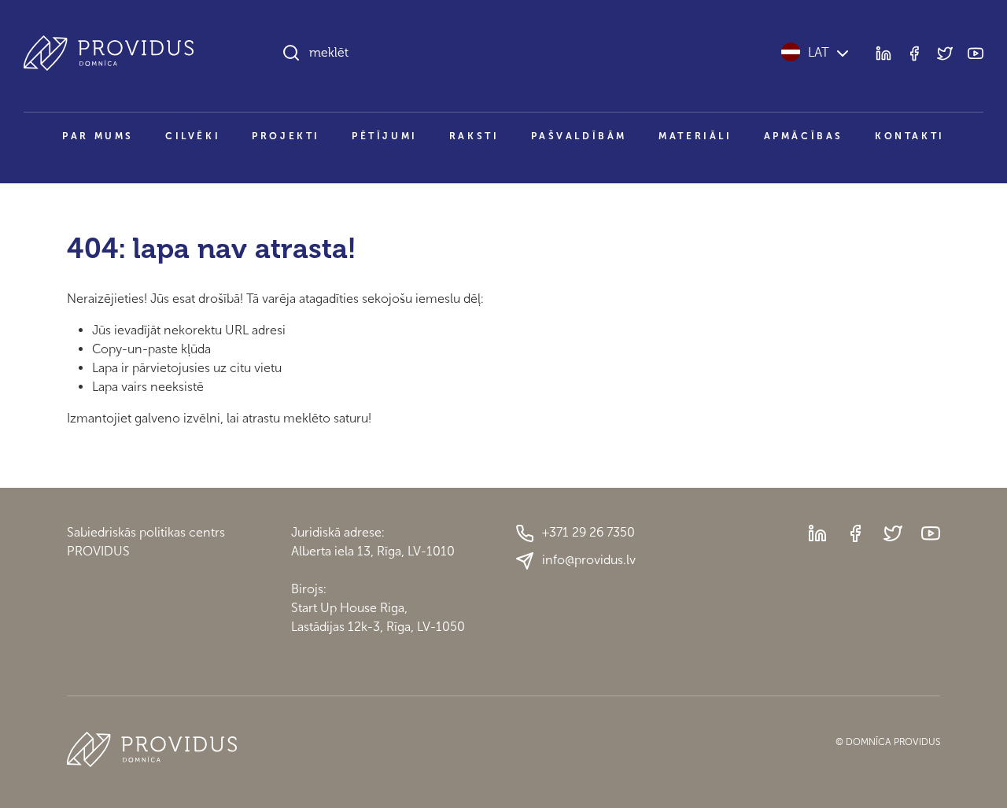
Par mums (98, 136)
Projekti (286, 136)
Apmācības (803, 136)
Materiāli (695, 136)
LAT (818, 52)
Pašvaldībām (579, 136)
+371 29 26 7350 (588, 532)
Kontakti (910, 136)
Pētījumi (385, 136)
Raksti (474, 136)
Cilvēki (192, 136)
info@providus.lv (589, 559)
